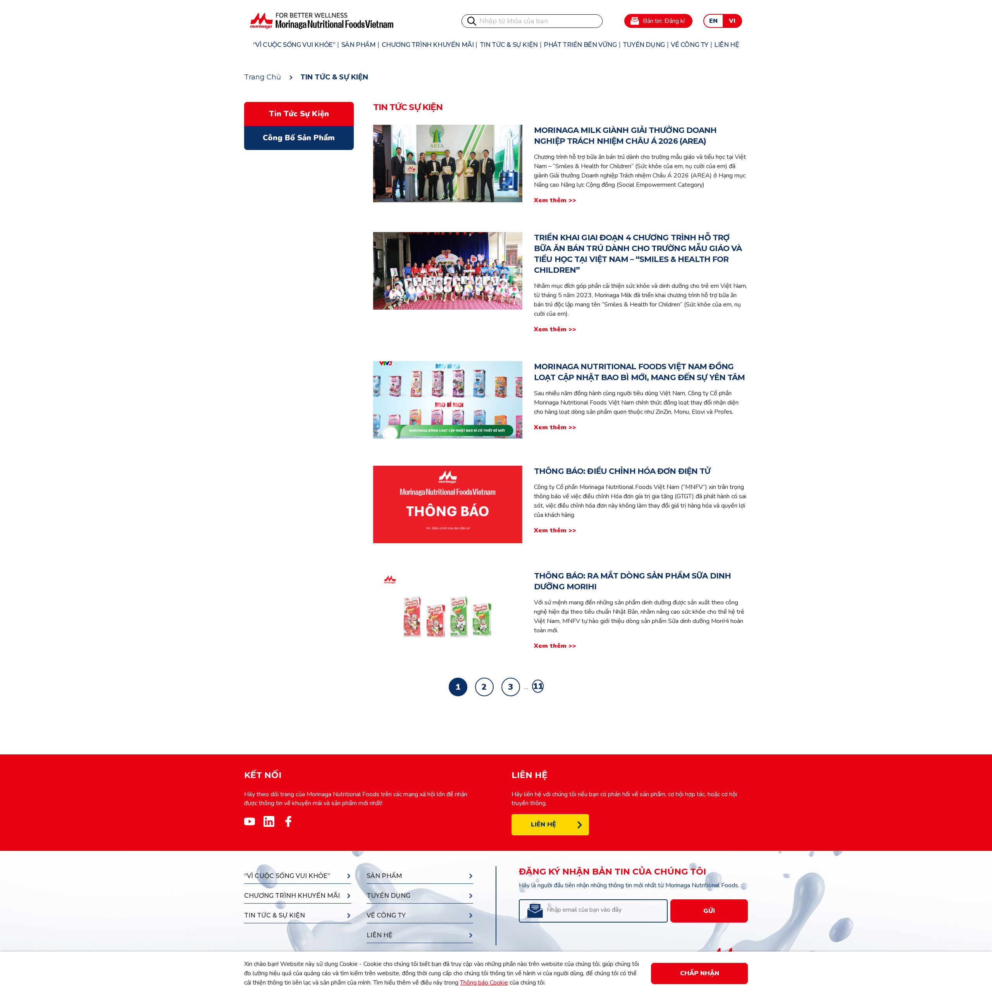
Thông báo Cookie (484, 982)
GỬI (709, 911)
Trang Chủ (262, 77)
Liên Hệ (543, 824)
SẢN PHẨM (358, 44)
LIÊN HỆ (726, 44)
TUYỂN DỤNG (644, 44)
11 (538, 686)
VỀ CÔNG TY (689, 44)
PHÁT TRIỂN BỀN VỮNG (580, 44)
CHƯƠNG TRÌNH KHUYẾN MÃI (428, 44)
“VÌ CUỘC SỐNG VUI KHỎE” (294, 44)
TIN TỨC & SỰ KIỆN (509, 44)
